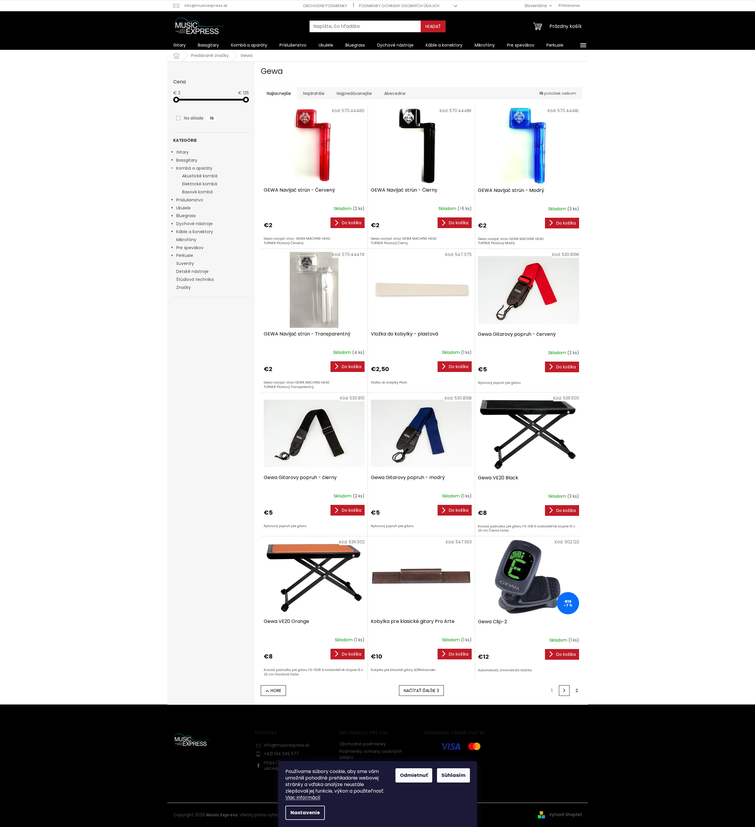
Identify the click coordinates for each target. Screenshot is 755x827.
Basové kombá (197, 192)
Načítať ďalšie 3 (421, 691)
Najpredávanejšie (354, 93)
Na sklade (199, 118)
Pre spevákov (190, 248)
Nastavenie (305, 812)
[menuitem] (179, 45)
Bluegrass (186, 216)
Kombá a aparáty (194, 168)
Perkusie (184, 255)
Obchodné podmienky (325, 6)
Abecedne (395, 93)
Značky (183, 287)
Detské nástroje (192, 271)
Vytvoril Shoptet (565, 815)
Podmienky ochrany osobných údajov (399, 6)
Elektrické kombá (199, 184)
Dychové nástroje (194, 224)
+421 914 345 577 (281, 754)
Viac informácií (302, 797)
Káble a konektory (194, 232)
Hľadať (433, 26)
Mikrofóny (186, 240)
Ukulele (183, 208)
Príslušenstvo (189, 200)
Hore (276, 691)
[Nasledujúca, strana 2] (564, 690)
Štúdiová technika (195, 279)
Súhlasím (453, 775)
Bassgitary (186, 160)
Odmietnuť (414, 775)
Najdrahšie (314, 93)
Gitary (182, 152)
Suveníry (185, 263)
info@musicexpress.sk (286, 745)
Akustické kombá (199, 176)
